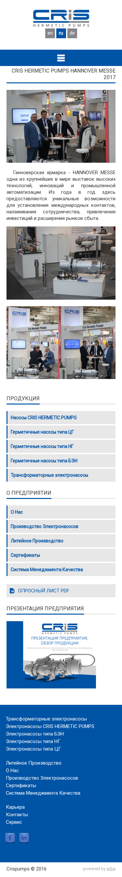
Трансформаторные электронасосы (49, 475)
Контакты (17, 815)
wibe (110, 868)
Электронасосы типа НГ (33, 741)
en (50, 33)
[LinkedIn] (24, 842)
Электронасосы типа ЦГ (33, 749)
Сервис (14, 822)
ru (61, 33)
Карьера (15, 807)
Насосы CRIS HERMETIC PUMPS (44, 417)
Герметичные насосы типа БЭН (44, 460)
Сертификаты (25, 555)
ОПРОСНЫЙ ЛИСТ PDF (43, 591)
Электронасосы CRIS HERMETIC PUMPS (50, 726)
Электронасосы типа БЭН (35, 734)
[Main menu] (61, 58)
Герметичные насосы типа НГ (42, 446)
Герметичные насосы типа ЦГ (42, 432)
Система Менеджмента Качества (47, 569)
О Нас (17, 512)
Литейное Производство (37, 540)
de (72, 33)
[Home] (61, 25)
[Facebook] (10, 842)
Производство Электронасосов (44, 526)
